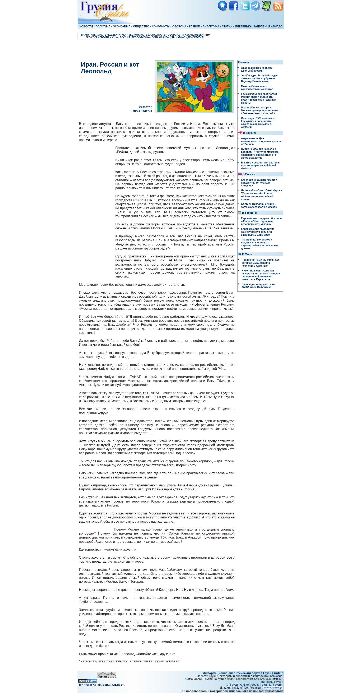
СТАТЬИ (227, 26)
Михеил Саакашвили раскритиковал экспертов (257, 88)
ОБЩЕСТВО (141, 26)
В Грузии (249, 132)
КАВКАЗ (180, 37)
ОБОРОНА (179, 26)
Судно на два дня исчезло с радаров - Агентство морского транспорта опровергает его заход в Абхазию (259, 153)
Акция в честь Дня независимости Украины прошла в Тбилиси (261, 141)
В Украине (249, 212)
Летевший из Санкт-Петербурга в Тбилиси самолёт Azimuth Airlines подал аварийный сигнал (261, 195)
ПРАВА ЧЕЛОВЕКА (192, 34)
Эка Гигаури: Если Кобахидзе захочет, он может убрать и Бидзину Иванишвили (259, 78)
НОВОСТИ (86, 26)
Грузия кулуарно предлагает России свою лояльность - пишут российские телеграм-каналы (259, 98)
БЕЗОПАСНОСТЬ (156, 34)
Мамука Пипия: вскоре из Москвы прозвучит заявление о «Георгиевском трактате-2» (260, 110)
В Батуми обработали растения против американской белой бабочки (260, 165)
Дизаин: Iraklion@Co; (234, 687)
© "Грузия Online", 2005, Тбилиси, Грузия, (254, 684)
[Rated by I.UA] (87, 681)
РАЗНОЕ (194, 26)
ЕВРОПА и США (109, 37)
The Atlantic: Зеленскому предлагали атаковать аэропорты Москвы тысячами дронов (259, 244)
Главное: (244, 62)
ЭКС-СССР (91, 37)
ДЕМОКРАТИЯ (195, 37)
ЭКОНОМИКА (121, 26)
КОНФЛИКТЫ (161, 26)
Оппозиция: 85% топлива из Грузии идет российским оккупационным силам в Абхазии (258, 123)
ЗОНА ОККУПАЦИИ (163, 37)
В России (249, 174)
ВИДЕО (277, 26)
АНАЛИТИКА (211, 26)
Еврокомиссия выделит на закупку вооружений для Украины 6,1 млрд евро (257, 232)
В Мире (247, 254)
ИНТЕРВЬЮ (243, 26)
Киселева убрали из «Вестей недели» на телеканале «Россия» (259, 182)
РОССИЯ (125, 37)
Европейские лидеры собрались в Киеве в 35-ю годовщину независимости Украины (261, 221)
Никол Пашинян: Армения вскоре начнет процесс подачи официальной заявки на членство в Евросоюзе (261, 275)
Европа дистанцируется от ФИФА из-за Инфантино (258, 286)
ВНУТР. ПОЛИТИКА (92, 34)
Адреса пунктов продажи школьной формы (256, 69)
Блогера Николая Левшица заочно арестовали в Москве (259, 205)
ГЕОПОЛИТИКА (141, 37)
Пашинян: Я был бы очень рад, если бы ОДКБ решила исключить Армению (261, 262)
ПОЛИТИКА (102, 26)
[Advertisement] (180, 49)
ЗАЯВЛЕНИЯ (261, 26)
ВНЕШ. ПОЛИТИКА (115, 34)
